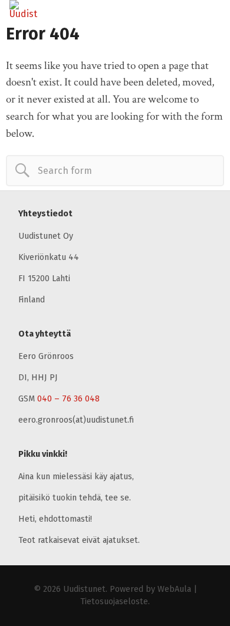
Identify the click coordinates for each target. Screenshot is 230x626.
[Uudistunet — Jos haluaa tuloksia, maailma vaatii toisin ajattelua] (38, 9)
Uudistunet (84, 589)
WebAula (174, 589)
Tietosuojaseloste (114, 602)
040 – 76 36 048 (68, 399)
